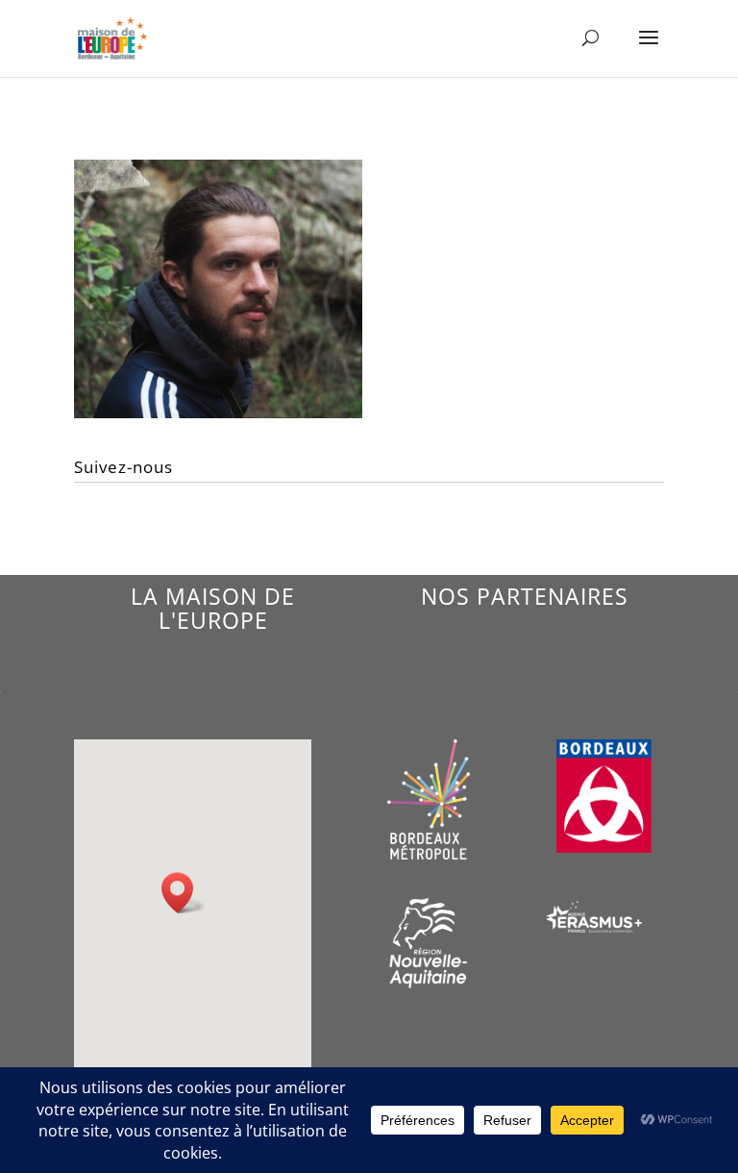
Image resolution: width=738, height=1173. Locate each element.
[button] (183, 892)
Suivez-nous (123, 467)
